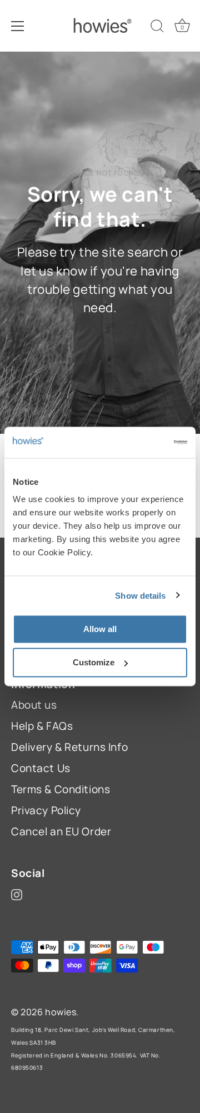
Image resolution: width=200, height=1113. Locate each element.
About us (34, 705)
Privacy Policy (46, 810)
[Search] (157, 28)
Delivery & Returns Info (69, 747)
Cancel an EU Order (61, 831)
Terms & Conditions (60, 789)
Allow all (100, 629)
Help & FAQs (42, 726)
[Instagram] (16, 893)
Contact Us (41, 768)
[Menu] (18, 26)
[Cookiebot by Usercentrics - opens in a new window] (141, 442)
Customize (93, 662)
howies (60, 1012)
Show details (140, 595)
